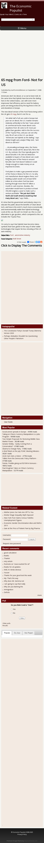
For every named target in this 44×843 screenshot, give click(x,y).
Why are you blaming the (13, 587)
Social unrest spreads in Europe (14, 432)
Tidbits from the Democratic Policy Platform (19, 458)
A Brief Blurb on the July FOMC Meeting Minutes (20, 451)
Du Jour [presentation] (17, 633)
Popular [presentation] (7, 633)
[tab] (7, 633)
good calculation (10, 553)
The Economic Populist (21, 8)
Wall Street (17, 239)
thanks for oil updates (12, 567)
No (14, 613)
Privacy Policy (22, 834)
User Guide (8, 422)
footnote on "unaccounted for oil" (17, 564)
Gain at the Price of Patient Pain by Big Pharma (22, 528)
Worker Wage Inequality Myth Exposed (18, 515)
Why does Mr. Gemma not (14, 581)
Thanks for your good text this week (18, 575)
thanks (6, 555)
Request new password (12, 543)
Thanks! (7, 558)
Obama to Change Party (11, 449)
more (40, 595)
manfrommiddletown (18, 90)
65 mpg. (14, 114)
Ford (11, 235)
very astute (8, 561)
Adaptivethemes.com (30, 841)
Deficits (7, 592)
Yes (14, 609)
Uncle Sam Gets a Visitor (11, 456)
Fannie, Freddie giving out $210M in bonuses (19, 463)
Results (5, 625)
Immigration (8, 589)
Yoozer (6, 572)
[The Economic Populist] (4, 8)
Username (7, 535)
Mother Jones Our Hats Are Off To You (18, 512)
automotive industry (22, 235)
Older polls (6, 623)
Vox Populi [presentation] (28, 633)
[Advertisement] (22, 52)
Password (6, 539)
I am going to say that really (14, 584)
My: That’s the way (11, 578)
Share (32, 242)
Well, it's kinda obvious (12, 570)
